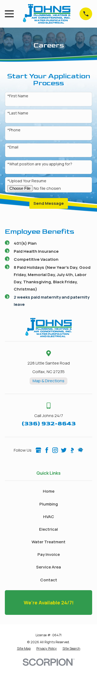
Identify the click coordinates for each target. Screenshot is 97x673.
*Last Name (17, 113)
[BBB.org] (72, 450)
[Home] (46, 14)
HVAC (48, 516)
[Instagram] (55, 450)
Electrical (48, 529)
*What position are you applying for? (39, 164)
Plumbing (48, 504)
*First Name (17, 96)
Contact (48, 580)
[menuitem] (24, 649)
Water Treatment (48, 542)
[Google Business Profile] (38, 450)
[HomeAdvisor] (80, 450)
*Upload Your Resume (26, 181)
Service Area (48, 567)
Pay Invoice (48, 554)
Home (48, 491)
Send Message (48, 203)
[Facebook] (47, 450)
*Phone (13, 130)
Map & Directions (48, 381)
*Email (12, 147)
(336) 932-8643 (49, 423)
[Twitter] (64, 450)
